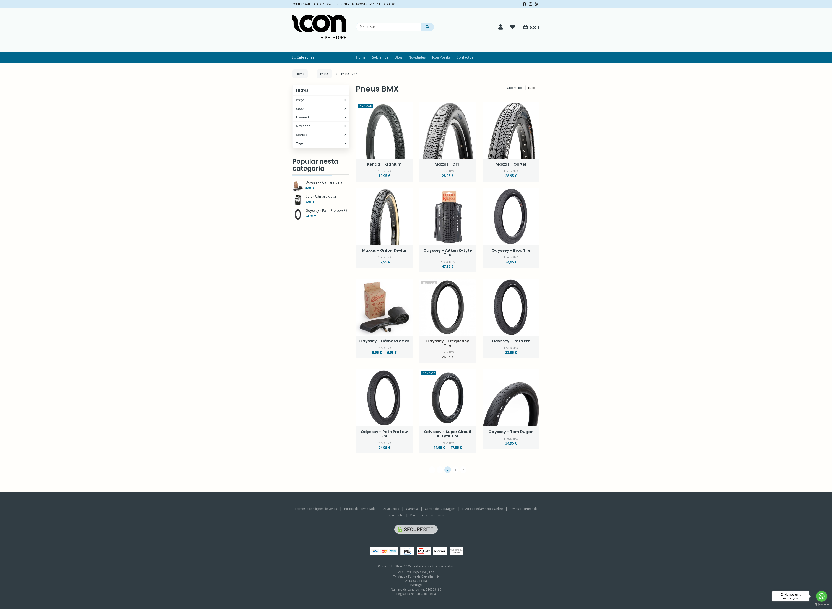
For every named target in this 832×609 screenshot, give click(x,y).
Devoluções (390, 509)
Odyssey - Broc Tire (511, 250)
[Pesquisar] (427, 27)
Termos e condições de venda (316, 509)
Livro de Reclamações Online (482, 509)
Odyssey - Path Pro (511, 341)
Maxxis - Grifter (511, 164)
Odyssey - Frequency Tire (447, 343)
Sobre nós (380, 57)
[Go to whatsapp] (821, 596)
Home (361, 57)
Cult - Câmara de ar (321, 196)
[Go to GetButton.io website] (822, 604)
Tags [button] (300, 143)
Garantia (412, 509)
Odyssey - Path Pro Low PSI (327, 210)
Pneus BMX (377, 88)
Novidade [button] (303, 126)
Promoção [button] (303, 117)
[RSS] (537, 4)
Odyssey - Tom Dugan (511, 431)
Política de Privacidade (359, 509)
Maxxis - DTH (448, 164)
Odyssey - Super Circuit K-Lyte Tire (447, 434)
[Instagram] (530, 4)
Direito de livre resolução (427, 515)
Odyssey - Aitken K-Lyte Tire (447, 252)
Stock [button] (300, 109)
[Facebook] (524, 4)
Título (531, 88)
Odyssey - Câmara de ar (325, 182)
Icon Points (441, 57)
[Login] (500, 26)
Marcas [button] (301, 135)
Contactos (465, 57)
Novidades (417, 57)
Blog (398, 57)
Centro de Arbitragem (440, 509)
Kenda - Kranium (384, 164)
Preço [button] (300, 100)
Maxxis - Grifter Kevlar (384, 250)
